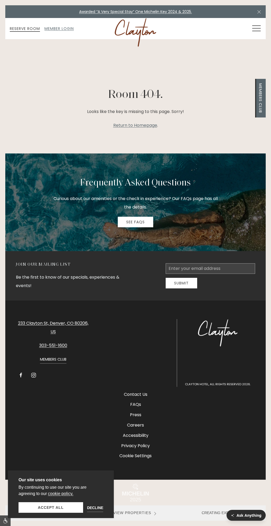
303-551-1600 (53, 345)
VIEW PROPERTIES (132, 513)
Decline (95, 508)
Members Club (260, 98)
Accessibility (135, 435)
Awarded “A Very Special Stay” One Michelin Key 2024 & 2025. (135, 11)
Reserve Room (25, 28)
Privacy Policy (135, 446)
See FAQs (135, 222)
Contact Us (135, 394)
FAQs (135, 404)
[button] (259, 11)
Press (135, 415)
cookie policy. (60, 493)
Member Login (59, 28)
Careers (135, 425)
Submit (181, 283)
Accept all (51, 507)
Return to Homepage (135, 125)
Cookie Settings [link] (135, 456)
